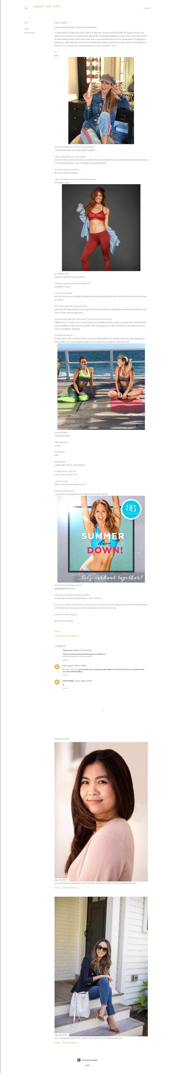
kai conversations (29, 33)
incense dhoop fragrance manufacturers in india (77, 656)
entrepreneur (59, 42)
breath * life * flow (47, 6)
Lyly (64, 665)
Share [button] (26, 23)
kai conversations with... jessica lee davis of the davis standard (88, 1038)
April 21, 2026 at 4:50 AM (83, 681)
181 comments (69, 1042)
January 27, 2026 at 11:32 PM (76, 665)
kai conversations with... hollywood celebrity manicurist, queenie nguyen (95, 883)
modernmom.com (78, 484)
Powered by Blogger (90, 1060)
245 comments (69, 887)
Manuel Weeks (68, 681)
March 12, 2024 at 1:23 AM (82, 650)
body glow (91, 150)
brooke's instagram (91, 608)
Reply (65, 660)
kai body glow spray (62, 182)
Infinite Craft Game (71, 669)
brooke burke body (97, 494)
